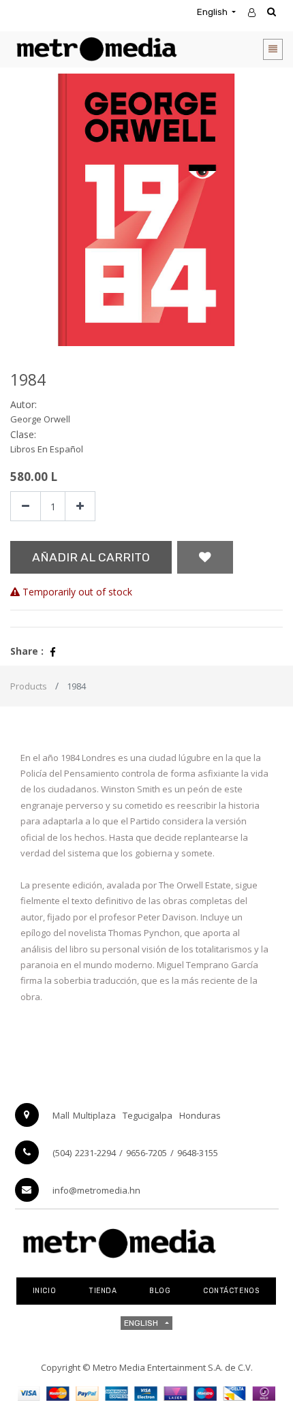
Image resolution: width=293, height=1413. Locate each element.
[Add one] (80, 506)
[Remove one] (25, 506)
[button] (205, 557)
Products (28, 686)
